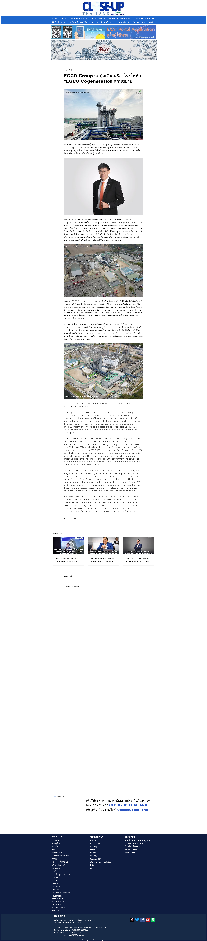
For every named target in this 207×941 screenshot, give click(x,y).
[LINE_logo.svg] (153, 920)
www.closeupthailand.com (103, 940)
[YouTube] (148, 920)
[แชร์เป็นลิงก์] (75, 518)
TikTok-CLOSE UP (58, 898)
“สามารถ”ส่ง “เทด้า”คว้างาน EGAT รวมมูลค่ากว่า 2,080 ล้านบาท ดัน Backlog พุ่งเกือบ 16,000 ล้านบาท (137, 560)
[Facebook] (142, 920)
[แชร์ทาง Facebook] (65, 518)
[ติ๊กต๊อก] (132, 920)
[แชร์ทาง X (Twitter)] (70, 518)
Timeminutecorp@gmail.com (70, 932)
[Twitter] (137, 920)
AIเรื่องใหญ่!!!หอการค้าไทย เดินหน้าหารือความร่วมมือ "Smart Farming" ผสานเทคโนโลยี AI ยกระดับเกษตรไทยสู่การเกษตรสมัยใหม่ (103, 560)
